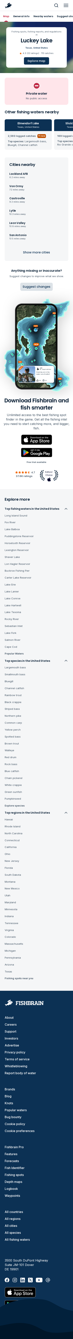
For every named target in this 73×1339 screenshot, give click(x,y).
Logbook (11, 1189)
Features (11, 1154)
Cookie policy (15, 1124)
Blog (8, 1096)
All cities (11, 1226)
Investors (11, 1038)
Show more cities (36, 252)
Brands (10, 1089)
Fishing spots (14, 1175)
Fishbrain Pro (14, 1147)
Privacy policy (15, 1052)
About (9, 1017)
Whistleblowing (16, 1066)
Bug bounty (13, 1117)
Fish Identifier (15, 1168)
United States (40, 47)
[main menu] (66, 5)
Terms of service (17, 1059)
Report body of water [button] (20, 1073)
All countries (14, 1212)
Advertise (12, 1045)
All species (13, 1233)
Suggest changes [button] (36, 286)
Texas (28, 47)
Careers (11, 1024)
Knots (9, 1103)
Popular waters (16, 1110)
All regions (12, 1219)
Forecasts (12, 1161)
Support (10, 1031)
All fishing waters (17, 1239)
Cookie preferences (19, 1131)
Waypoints (12, 1196)
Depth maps (13, 1182)
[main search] (56, 5)
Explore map (36, 61)
